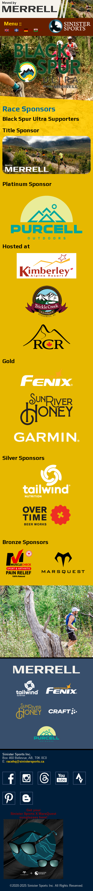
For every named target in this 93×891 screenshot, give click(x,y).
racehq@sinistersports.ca (25, 761)
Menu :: (12, 23)
